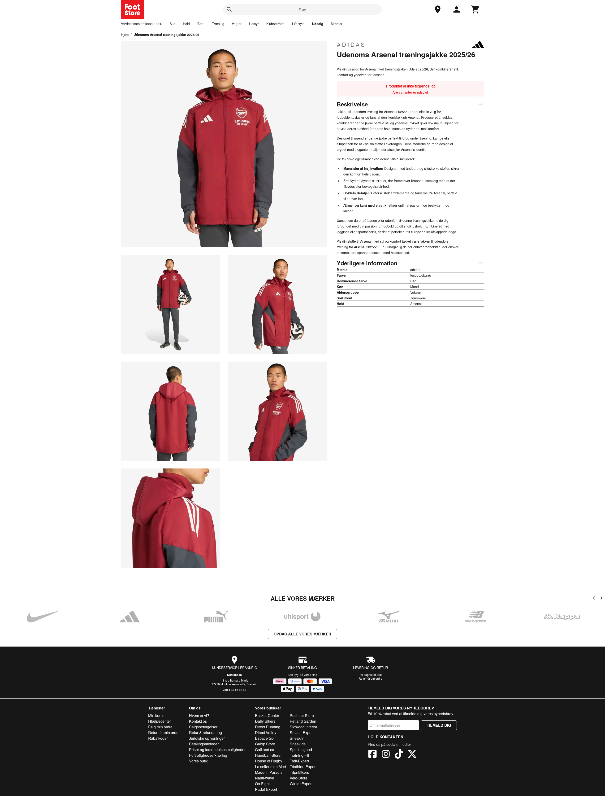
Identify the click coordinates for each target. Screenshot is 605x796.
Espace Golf (265, 738)
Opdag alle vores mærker (302, 634)
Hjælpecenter (159, 721)
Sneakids (298, 744)
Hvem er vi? (199, 715)
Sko (172, 23)
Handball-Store (268, 755)
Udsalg (317, 23)
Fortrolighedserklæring (208, 755)
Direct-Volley (265, 732)
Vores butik (198, 761)
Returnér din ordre (370, 678)
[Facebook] (372, 754)
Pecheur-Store (302, 715)
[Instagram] (385, 754)
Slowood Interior (303, 727)
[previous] (593, 599)
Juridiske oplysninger (207, 738)
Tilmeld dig (439, 725)
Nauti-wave (264, 778)
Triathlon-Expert (303, 766)
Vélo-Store (298, 778)
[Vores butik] (437, 9)
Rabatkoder (158, 738)
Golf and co (264, 749)
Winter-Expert (301, 783)
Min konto (156, 715)
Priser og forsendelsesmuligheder (217, 749)
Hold (186, 23)
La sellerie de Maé (270, 766)
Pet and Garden (303, 721)
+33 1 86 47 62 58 (234, 690)
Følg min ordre (160, 727)
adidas (351, 44)
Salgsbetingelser (203, 727)
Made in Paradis (268, 772)
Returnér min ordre (164, 732)
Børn (200, 23)
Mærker (336, 23)
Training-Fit (299, 755)
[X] (412, 754)
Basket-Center (267, 715)
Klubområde (275, 23)
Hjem (125, 34)
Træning (218, 23)
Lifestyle (298, 23)
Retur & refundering (205, 732)
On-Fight (262, 783)
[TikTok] (399, 754)
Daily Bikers (265, 721)
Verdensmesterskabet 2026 (141, 23)
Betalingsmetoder (204, 744)
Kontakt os (234, 675)
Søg (302, 9)
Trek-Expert (299, 761)
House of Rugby (268, 761)
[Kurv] (475, 9)
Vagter (237, 23)
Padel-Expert (266, 789)
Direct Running (267, 727)
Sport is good (301, 749)
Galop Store (265, 744)
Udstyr (254, 23)
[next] (601, 599)
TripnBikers (299, 772)
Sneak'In (297, 738)
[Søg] (229, 9)
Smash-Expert (302, 732)
